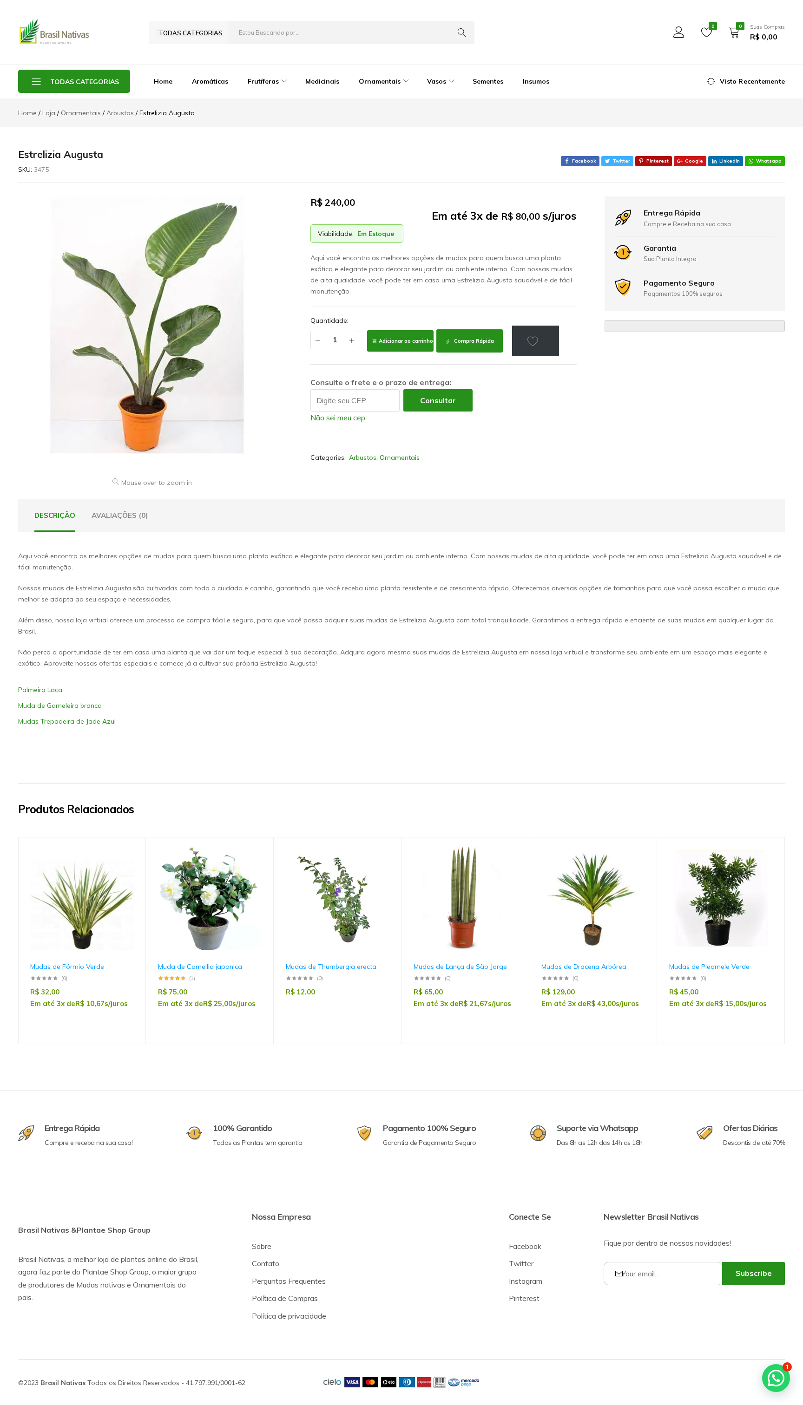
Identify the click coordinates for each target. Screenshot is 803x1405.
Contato (265, 1263)
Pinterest (524, 1298)
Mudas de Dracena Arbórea (583, 966)
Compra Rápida (473, 341)
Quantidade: (329, 320)
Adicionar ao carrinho (406, 341)
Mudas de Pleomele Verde (709, 966)
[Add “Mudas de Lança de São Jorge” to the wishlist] (505, 873)
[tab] (54, 516)
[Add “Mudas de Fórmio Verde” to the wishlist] (122, 873)
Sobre (261, 1246)
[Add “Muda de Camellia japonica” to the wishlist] (250, 873)
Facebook (525, 1246)
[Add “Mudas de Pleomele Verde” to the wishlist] (761, 873)
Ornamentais (400, 457)
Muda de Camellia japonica (200, 966)
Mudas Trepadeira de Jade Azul (67, 721)
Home (163, 81)
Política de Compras (285, 1298)
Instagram (525, 1281)
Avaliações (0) (120, 515)
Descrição (54, 515)
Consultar (438, 400)
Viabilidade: (336, 233)
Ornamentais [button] (380, 81)
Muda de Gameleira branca (60, 705)
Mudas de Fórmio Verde (67, 966)
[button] (122, 897)
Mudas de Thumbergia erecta (331, 966)
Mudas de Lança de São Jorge (460, 966)
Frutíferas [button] (263, 81)
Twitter (521, 1263)
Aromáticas (210, 81)
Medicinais (322, 81)
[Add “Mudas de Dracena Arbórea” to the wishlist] (633, 873)
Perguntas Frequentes (289, 1281)
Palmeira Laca (40, 690)
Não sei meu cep (337, 417)
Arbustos (362, 457)
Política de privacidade (289, 1315)
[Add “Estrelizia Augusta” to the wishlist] (535, 341)
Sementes (488, 81)
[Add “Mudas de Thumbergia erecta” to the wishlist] (378, 873)
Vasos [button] (436, 81)
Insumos (536, 81)
